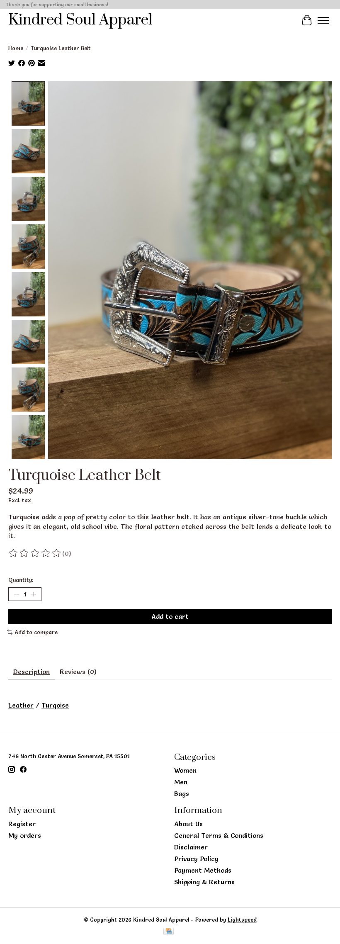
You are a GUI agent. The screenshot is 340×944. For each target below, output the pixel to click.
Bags (181, 793)
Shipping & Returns (204, 882)
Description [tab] (31, 671)
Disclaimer (191, 847)
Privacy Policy (196, 858)
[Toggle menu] (323, 20)
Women (185, 770)
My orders (24, 835)
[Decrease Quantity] (16, 594)
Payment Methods (202, 870)
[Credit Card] (168, 932)
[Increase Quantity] (33, 594)
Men (180, 782)
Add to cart (170, 616)
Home (15, 48)
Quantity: (20, 580)
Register (22, 824)
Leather (21, 705)
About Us (188, 824)
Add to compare (36, 632)
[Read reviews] (35, 553)
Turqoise (55, 705)
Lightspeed (242, 919)
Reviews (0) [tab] (78, 671)
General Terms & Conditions (218, 835)
